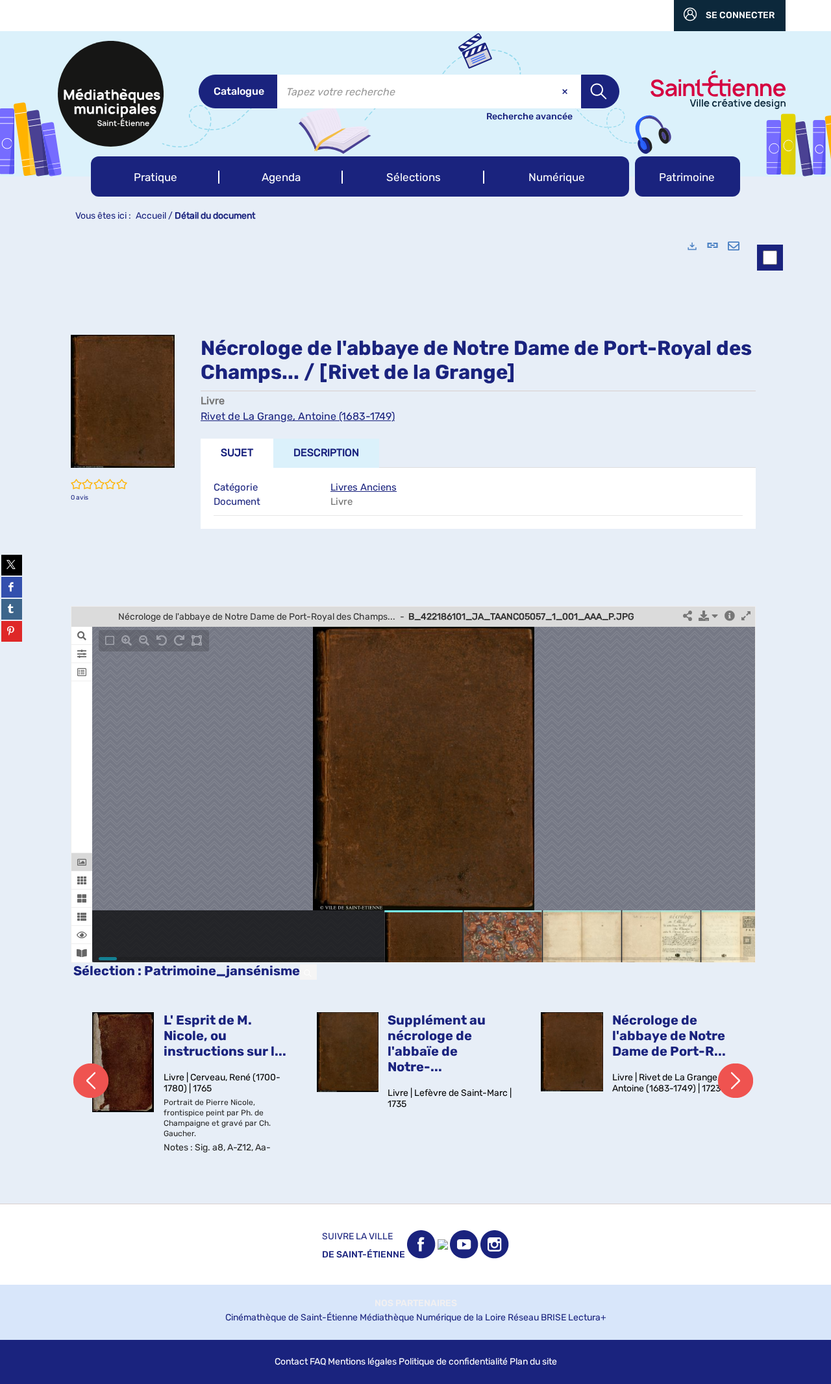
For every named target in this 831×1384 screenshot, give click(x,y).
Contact (291, 1361)
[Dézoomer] (144, 641)
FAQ (318, 1361)
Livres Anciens (363, 487)
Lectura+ (587, 1317)
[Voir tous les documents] (308, 972)
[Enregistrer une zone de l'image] (197, 641)
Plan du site (533, 1361)
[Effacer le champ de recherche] (566, 91)
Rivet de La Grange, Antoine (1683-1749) (298, 416)
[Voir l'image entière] (110, 641)
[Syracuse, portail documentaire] (111, 94)
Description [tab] (326, 452)
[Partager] (687, 616)
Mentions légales (362, 1361)
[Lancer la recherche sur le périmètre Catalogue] (600, 91)
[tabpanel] (415, 716)
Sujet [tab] (237, 452)
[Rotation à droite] (179, 641)
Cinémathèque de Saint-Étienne (291, 1317)
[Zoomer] (126, 641)
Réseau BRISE (537, 1317)
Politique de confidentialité (453, 1361)
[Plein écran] (746, 616)
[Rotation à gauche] (161, 641)
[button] (155, 176)
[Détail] (730, 616)
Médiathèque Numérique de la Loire (433, 1317)
